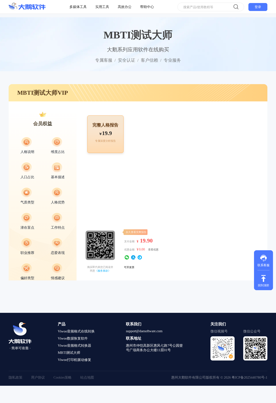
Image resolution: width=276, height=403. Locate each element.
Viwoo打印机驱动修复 (74, 360)
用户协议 (38, 377)
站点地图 (87, 377)
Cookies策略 (62, 377)
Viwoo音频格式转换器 (74, 345)
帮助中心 (147, 7)
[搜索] (236, 6)
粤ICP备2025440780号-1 (249, 377)
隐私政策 (15, 377)
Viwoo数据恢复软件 (73, 338)
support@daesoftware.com (144, 331)
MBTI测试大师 (69, 352)
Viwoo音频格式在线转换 (76, 331)
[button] (263, 260)
